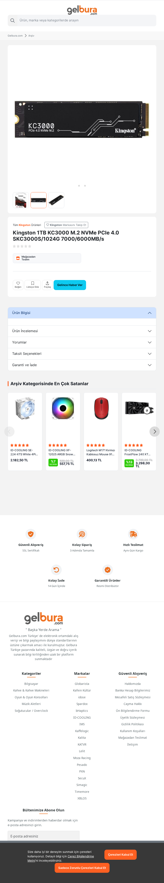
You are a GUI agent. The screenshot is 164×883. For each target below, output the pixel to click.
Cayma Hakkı (133, 704)
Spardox (82, 704)
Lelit (82, 751)
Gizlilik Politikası (132, 724)
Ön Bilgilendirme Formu (132, 711)
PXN (82, 771)
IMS (82, 724)
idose (82, 697)
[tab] (79, 186)
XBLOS (82, 798)
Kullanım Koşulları (132, 731)
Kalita (82, 738)
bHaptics (82, 711)
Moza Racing (82, 758)
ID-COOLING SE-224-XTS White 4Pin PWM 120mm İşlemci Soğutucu (23, 452)
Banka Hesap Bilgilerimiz (132, 690)
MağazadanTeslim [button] (28, 258)
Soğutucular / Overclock (31, 711)
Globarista (82, 684)
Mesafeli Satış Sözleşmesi (133, 697)
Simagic (81, 785)
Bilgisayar (31, 684)
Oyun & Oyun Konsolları (31, 697)
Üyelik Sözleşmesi (132, 717)
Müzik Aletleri (31, 704)
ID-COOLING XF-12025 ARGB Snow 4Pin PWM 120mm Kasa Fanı (60, 452)
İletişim (132, 744)
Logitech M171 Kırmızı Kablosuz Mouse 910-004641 (100, 452)
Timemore (82, 792)
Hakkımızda (133, 684)
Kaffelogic (82, 731)
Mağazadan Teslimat (132, 738)
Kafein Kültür (82, 690)
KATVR (82, 744)
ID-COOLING (82, 717)
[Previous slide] (9, 431)
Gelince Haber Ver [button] (69, 285)
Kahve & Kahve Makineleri (31, 690)
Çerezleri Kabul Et (120, 854)
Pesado (82, 765)
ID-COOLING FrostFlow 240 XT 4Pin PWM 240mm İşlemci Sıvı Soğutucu (138, 452)
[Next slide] (154, 431)
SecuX (82, 778)
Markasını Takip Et (68, 225)
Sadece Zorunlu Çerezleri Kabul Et (82, 868)
